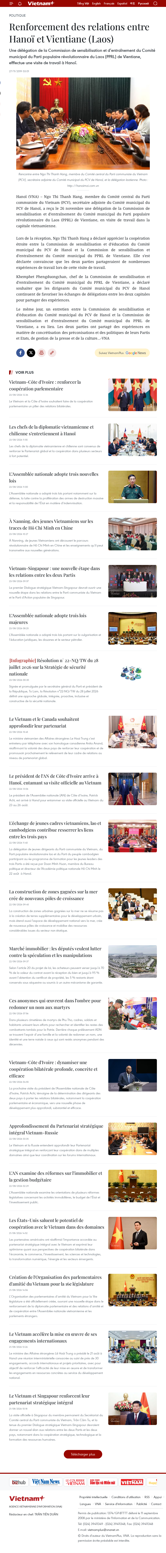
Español (122, 3)
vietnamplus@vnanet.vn (103, 1530)
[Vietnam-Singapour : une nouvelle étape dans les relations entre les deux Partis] (132, 581)
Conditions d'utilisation (126, 1497)
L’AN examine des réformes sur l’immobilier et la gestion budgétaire (55, 1176)
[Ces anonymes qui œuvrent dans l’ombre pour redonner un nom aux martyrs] (132, 1013)
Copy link (52, 353)
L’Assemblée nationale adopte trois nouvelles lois (53, 477)
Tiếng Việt (83, 3)
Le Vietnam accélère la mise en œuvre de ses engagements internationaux (53, 1337)
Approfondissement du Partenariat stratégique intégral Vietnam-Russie (56, 1129)
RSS (147, 1497)
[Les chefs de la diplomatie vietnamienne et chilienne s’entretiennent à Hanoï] (132, 440)
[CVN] (54, 1482)
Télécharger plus (83, 1454)
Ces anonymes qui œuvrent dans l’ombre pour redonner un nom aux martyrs (55, 1003)
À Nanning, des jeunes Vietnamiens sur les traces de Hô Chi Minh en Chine (51, 524)
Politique (17, 15)
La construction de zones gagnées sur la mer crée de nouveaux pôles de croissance (53, 894)
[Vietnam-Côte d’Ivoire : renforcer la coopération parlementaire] (132, 395)
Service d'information (118, 1504)
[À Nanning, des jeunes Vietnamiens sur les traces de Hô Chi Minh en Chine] (132, 534)
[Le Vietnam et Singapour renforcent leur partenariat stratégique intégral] (132, 1408)
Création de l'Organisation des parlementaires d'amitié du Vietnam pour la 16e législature (55, 1280)
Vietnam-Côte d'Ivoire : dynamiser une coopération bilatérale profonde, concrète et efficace (53, 1069)
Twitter (31, 353)
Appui (158, 1497)
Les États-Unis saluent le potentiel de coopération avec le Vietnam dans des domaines (56, 1223)
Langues (85, 1504)
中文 (132, 3)
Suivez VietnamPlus (111, 353)
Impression (41, 353)
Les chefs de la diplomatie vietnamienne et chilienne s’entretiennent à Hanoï (51, 430)
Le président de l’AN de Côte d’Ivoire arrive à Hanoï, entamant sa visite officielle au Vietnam (55, 779)
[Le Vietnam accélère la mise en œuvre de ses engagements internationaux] (132, 1347)
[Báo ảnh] (111, 1482)
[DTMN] (82, 1482)
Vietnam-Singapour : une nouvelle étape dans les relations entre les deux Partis (54, 571)
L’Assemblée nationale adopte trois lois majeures (47, 618)
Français (109, 3)
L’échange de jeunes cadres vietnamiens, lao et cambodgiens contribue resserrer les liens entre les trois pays (55, 829)
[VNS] (25, 1482)
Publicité (141, 1504)
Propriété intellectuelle (93, 1497)
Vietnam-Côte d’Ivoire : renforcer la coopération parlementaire (45, 385)
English (96, 3)
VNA (98, 1504)
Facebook (20, 353)
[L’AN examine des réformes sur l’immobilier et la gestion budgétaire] (132, 1186)
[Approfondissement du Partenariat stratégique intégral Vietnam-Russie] (132, 1139)
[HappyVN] (139, 1482)
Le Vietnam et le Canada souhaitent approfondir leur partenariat (44, 722)
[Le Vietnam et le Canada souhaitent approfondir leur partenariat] (132, 732)
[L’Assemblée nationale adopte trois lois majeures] (132, 628)
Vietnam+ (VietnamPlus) (41, 3)
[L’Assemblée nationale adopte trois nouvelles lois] (132, 487)
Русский (143, 3)
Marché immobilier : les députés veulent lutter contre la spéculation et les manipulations (55, 951)
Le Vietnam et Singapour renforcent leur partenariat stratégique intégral (49, 1399)
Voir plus (25, 372)
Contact (156, 1504)
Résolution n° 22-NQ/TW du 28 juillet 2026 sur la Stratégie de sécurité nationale (53, 667)
